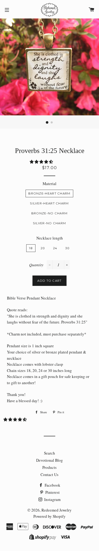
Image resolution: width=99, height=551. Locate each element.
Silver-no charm (49, 223)
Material (49, 183)
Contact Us (49, 474)
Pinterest (52, 492)
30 (67, 248)
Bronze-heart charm (49, 193)
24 (55, 248)
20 (43, 248)
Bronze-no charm (49, 213)
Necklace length (49, 238)
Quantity (36, 264)
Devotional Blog (49, 460)
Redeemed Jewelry (56, 510)
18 (31, 248)
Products (49, 467)
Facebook (52, 485)
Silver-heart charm (49, 203)
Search (49, 453)
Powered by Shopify (49, 516)
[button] (42, 161)
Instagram (52, 499)
